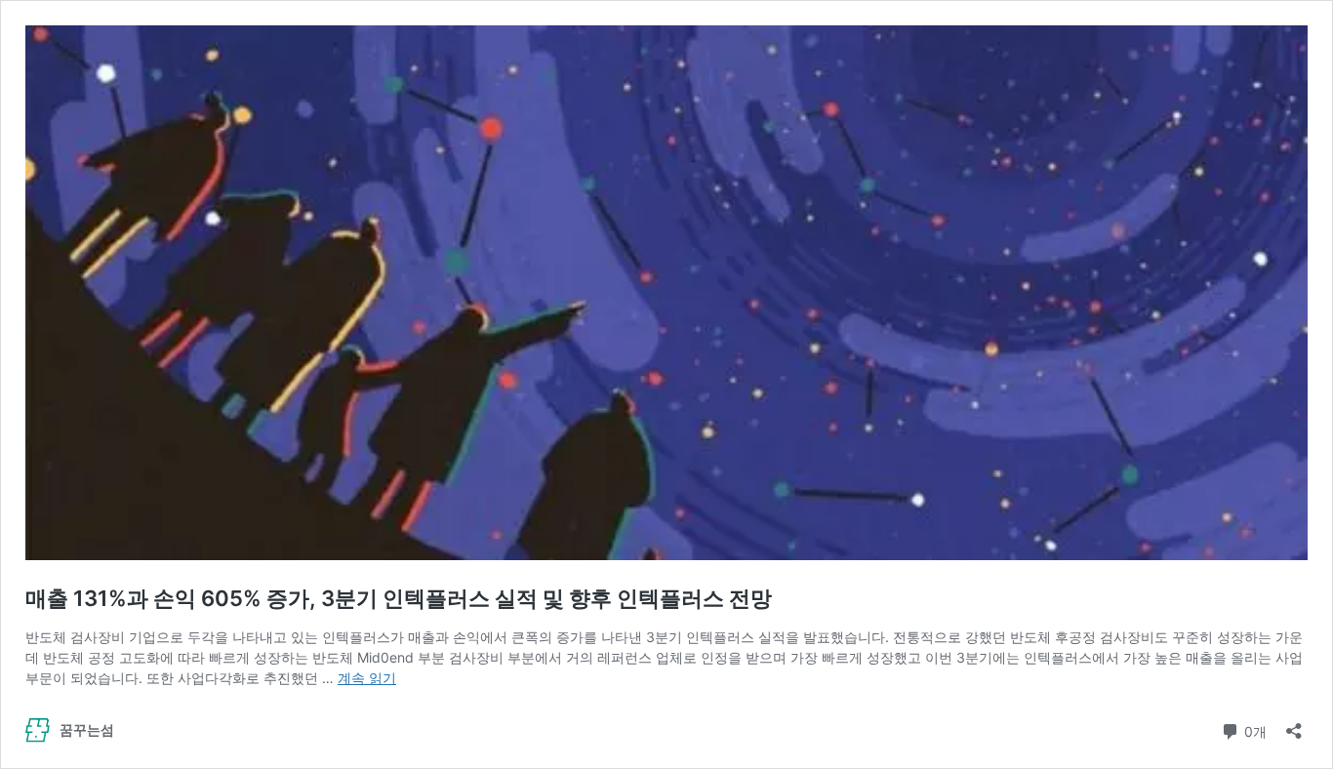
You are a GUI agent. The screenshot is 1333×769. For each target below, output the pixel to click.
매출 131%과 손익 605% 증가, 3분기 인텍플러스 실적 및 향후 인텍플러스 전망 (398, 598)
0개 (1253, 730)
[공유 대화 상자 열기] (1294, 724)
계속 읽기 (367, 677)
